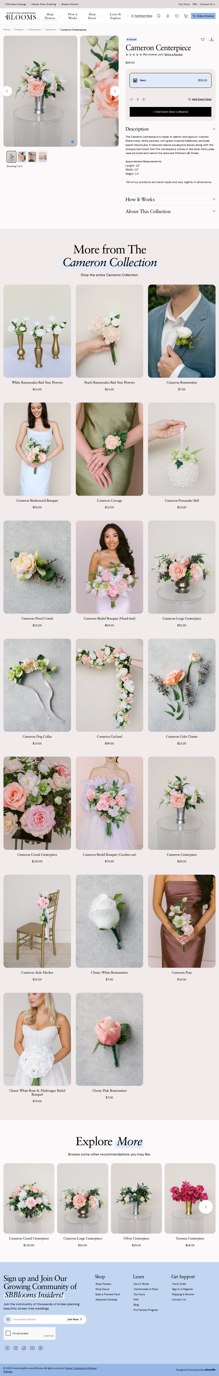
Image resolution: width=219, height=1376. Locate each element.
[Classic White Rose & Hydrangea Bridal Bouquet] (37, 1039)
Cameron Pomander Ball (182, 500)
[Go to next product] (206, 1207)
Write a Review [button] (173, 54)
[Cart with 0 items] (186, 16)
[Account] (168, 16)
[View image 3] (32, 157)
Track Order (179, 1284)
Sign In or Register (182, 1289)
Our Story (184, 4)
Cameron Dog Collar (37, 736)
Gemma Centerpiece (190, 1238)
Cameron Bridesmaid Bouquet (37, 500)
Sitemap (7, 1371)
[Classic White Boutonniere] (109, 921)
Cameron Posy (182, 972)
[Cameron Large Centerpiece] (182, 567)
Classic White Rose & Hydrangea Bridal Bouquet (37, 1092)
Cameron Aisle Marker (37, 972)
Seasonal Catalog (106, 1299)
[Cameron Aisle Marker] (37, 921)
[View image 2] (22, 157)
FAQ (195, 4)
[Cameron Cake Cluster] (182, 685)
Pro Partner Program (146, 1310)
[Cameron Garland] (109, 685)
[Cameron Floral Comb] (37, 567)
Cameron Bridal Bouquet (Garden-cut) (109, 854)
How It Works (141, 1284)
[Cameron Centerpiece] (182, 803)
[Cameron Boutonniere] (182, 331)
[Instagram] (15, 1348)
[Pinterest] (40, 1348)
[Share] (212, 39)
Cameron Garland (109, 736)
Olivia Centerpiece (136, 1238)
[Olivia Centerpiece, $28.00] (136, 1198)
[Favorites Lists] (177, 16)
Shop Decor (103, 1289)
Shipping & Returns (183, 1294)
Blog (136, 1305)
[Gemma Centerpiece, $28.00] (190, 1198)
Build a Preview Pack (108, 1294)
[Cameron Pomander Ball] (182, 449)
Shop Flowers (103, 1284)
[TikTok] (24, 1348)
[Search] (159, 16)
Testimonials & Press (146, 1289)
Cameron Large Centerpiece (182, 618)
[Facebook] (7, 1348)
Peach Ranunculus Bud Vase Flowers (109, 382)
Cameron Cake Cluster (182, 736)
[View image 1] (11, 157)
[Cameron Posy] (182, 921)
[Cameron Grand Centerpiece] (37, 803)
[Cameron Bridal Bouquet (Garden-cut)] (109, 803)
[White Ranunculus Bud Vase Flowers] (37, 331)
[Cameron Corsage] (109, 449)
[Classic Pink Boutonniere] (109, 1039)
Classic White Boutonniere (109, 972)
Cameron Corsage (109, 500)
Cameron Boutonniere (182, 382)
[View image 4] (42, 157)
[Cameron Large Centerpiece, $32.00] (82, 1198)
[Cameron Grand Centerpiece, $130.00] (28, 1198)
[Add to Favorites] (203, 39)
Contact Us (206, 4)
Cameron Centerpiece (182, 854)
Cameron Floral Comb (37, 618)
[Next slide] (115, 91)
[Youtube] (32, 1348)
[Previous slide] (7, 91)
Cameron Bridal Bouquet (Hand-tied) (109, 618)
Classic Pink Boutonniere (109, 1090)
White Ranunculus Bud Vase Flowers (37, 382)
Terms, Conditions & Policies (81, 1368)
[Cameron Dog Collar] (37, 685)
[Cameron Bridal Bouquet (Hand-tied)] (109, 567)
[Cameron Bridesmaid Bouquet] (37, 449)
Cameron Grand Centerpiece (37, 854)
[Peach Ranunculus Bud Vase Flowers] (109, 331)
